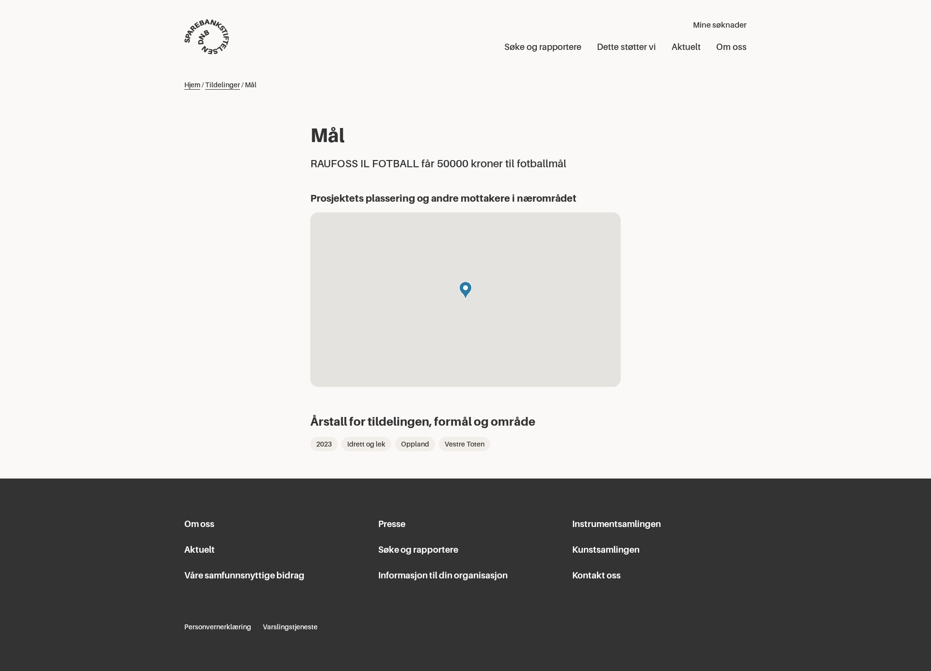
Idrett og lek (366, 444)
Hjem (192, 85)
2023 (324, 444)
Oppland (415, 444)
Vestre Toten (464, 444)
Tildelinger (222, 85)
